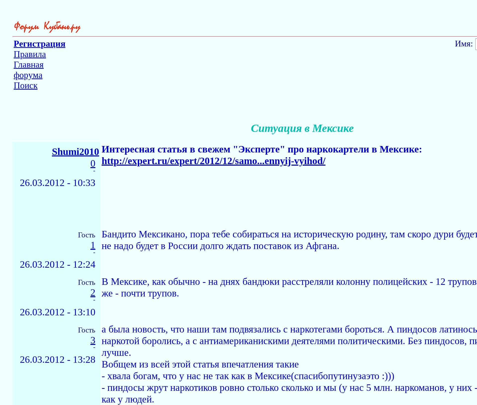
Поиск (26, 85)
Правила (30, 54)
